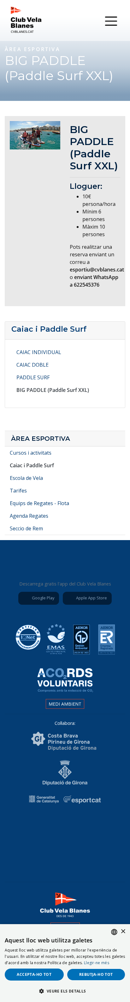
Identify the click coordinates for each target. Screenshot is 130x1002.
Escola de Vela (26, 478)
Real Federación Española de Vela (47, 859)
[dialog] (65, 963)
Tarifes (18, 490)
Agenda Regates (29, 515)
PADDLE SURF (33, 377)
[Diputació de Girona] (65, 772)
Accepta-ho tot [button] (34, 974)
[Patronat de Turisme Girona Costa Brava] (64, 741)
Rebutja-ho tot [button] (96, 974)
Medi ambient (65, 704)
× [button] (123, 931)
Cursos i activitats (30, 452)
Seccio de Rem (26, 528)
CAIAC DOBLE (32, 364)
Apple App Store (91, 598)
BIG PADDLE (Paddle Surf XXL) (52, 390)
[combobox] (114, 932)
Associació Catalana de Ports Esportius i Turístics (28, 825)
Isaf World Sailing (64, 825)
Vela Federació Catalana (99, 825)
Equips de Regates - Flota (39, 503)
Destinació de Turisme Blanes (82, 859)
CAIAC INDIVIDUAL (38, 352)
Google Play (42, 598)
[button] (65, 991)
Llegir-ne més (96, 962)
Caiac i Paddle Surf (48, 329)
